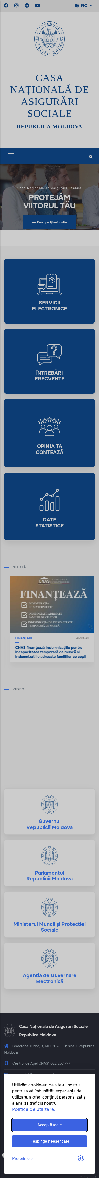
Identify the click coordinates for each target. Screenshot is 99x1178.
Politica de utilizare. (33, 1109)
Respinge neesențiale (49, 1141)
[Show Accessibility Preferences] (87, 1166)
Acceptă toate (49, 1125)
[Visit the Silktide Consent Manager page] (81, 1159)
